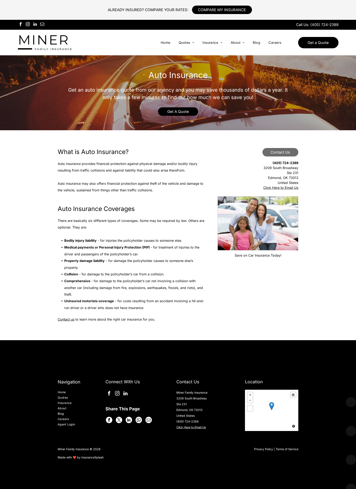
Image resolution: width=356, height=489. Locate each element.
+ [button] (250, 395)
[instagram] (28, 24)
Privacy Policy (263, 449)
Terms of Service (287, 449)
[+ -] (271, 410)
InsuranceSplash (92, 457)
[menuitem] (165, 42)
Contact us (66, 319)
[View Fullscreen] (250, 408)
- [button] (250, 400)
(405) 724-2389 (324, 24)
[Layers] (293, 395)
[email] (42, 24)
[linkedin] (35, 24)
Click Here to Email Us (280, 188)
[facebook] (21, 24)
